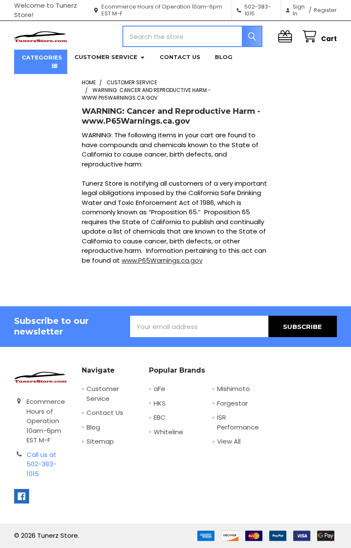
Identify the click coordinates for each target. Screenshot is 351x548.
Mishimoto (233, 388)
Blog (223, 56)
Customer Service (105, 56)
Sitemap (100, 441)
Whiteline (168, 431)
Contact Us (180, 56)
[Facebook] (21, 496)
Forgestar (232, 403)
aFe (159, 388)
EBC (160, 417)
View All (229, 441)
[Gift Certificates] (287, 36)
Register (325, 10)
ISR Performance (238, 422)
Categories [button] (42, 57)
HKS (160, 403)
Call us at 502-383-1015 (42, 464)
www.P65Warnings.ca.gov (162, 260)
